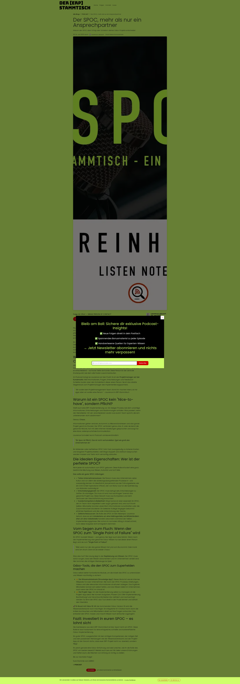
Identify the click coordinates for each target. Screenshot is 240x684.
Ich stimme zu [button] (175, 680)
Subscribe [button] (142, 363)
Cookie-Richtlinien (130, 680)
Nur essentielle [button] (163, 680)
